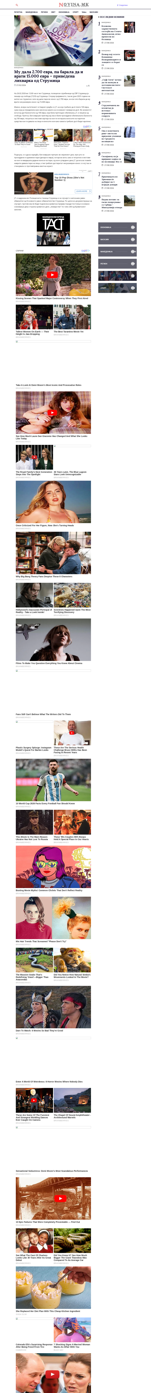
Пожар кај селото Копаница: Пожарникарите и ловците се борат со (111, 59)
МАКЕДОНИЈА (32, 12)
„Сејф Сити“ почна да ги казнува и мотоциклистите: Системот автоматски (111, 85)
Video (84, 12)
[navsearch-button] (17, 5)
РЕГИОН (44, 12)
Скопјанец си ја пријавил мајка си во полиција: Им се (112, 159)
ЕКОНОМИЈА (64, 12)
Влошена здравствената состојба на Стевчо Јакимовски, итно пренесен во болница (112, 33)
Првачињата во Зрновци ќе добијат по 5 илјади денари (110, 180)
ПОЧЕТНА (18, 12)
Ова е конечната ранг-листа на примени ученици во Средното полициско (111, 136)
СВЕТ (53, 12)
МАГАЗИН (94, 12)
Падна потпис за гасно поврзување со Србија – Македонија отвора (112, 203)
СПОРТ (75, 12)
